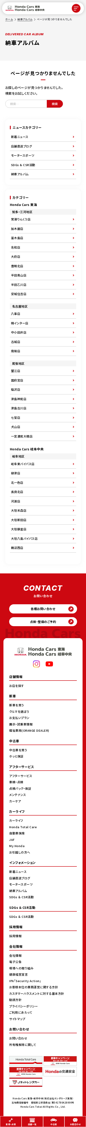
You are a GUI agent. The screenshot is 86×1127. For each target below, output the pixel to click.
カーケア (15, 801)
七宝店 (15, 417)
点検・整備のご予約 (43, 621)
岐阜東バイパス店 (23, 464)
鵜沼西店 (17, 548)
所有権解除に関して (22, 1044)
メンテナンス (17, 794)
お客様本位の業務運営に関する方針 (33, 987)
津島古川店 (19, 408)
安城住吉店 (19, 294)
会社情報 (15, 955)
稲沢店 (15, 389)
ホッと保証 (16, 756)
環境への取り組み (21, 968)
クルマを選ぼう (19, 711)
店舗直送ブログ (21, 146)
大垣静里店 (19, 529)
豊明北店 (17, 266)
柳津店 (15, 473)
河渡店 (15, 501)
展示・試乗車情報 (21, 724)
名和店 (15, 247)
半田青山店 (19, 275)
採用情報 (15, 936)
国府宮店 (17, 380)
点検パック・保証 (20, 788)
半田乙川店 (19, 284)
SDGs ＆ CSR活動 (21, 897)
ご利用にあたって (20, 1012)
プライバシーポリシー (23, 1006)
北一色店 (17, 482)
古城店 (15, 342)
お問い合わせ (18, 1038)
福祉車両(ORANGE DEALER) (29, 730)
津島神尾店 (19, 399)
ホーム (9, 19)
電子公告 (15, 962)
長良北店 (17, 492)
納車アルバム (24, 19)
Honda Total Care (23, 827)
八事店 (15, 313)
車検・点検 (16, 782)
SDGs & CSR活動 (23, 165)
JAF (12, 839)
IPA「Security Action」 (25, 981)
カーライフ (16, 820)
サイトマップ (17, 1019)
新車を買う (16, 705)
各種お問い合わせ (43, 609)
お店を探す (16, 686)
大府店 (15, 256)
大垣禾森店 (19, 510)
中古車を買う (18, 750)
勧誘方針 (15, 1000)
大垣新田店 (19, 520)
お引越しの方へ (19, 852)
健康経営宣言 (18, 974)
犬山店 (15, 427)
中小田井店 (19, 332)
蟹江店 (15, 371)
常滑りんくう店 (21, 219)
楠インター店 (19, 323)
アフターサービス (20, 776)
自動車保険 (17, 833)
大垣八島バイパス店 (24, 538)
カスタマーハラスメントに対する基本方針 (36, 993)
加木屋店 (17, 228)
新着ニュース (19, 137)
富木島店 (17, 238)
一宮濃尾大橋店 (22, 436)
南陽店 (15, 351)
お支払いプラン (19, 718)
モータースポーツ (22, 155)
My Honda (17, 846)
